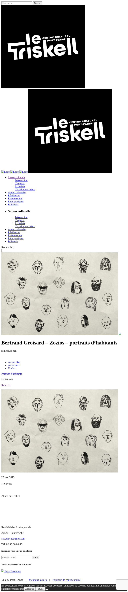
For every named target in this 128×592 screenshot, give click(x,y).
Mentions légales (38, 579)
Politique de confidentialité (66, 579)
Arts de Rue (14, 362)
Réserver (6, 385)
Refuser (40, 589)
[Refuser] (47, 589)
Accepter (29, 589)
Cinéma (12, 368)
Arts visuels (14, 365)
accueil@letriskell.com (13, 538)
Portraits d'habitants (11, 373)
